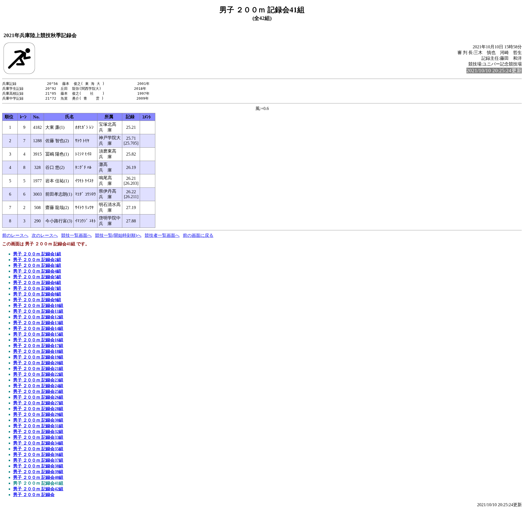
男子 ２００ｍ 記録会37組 (38, 460)
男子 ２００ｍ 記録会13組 (38, 322)
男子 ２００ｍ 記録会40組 (38, 477)
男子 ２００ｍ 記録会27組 (38, 403)
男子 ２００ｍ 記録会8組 (37, 294)
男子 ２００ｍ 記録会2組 (37, 259)
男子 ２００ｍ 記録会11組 (38, 311)
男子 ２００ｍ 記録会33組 (38, 437)
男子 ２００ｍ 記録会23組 (38, 380)
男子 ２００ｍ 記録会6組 (37, 282)
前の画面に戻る (198, 235)
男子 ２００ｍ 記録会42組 (38, 489)
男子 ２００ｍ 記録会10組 (38, 305)
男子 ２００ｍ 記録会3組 (37, 265)
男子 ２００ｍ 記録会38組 (38, 466)
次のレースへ (45, 235)
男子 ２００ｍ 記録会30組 (38, 420)
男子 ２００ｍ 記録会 (34, 494)
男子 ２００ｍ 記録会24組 (38, 385)
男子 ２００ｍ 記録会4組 (37, 271)
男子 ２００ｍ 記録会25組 (38, 391)
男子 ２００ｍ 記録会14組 (38, 328)
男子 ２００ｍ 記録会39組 (38, 471)
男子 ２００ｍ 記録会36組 (38, 454)
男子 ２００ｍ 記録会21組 (38, 368)
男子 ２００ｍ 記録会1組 (37, 254)
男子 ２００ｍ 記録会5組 (37, 277)
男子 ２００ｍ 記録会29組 (38, 414)
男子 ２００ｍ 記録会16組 (38, 340)
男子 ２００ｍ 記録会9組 (37, 299)
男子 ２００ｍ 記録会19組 (38, 357)
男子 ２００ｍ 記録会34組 (38, 443)
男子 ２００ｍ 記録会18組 (38, 351)
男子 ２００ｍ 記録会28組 (38, 408)
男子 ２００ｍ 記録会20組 (38, 362)
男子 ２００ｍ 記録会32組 (38, 431)
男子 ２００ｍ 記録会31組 (38, 425)
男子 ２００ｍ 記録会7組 (37, 288)
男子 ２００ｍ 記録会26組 (38, 397)
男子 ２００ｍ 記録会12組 (38, 317)
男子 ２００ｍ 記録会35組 (38, 448)
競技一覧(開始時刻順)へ (118, 235)
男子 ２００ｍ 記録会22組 (38, 374)
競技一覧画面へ (76, 235)
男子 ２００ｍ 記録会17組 (38, 345)
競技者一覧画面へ (162, 235)
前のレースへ (15, 235)
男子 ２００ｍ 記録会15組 (38, 334)
